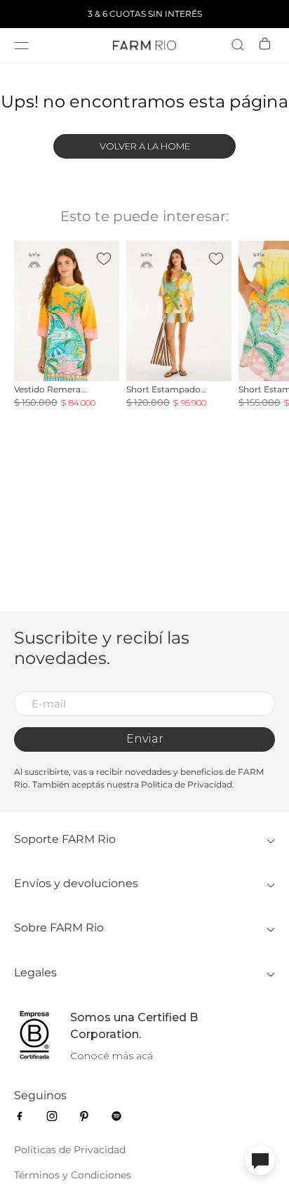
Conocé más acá (111, 1055)
